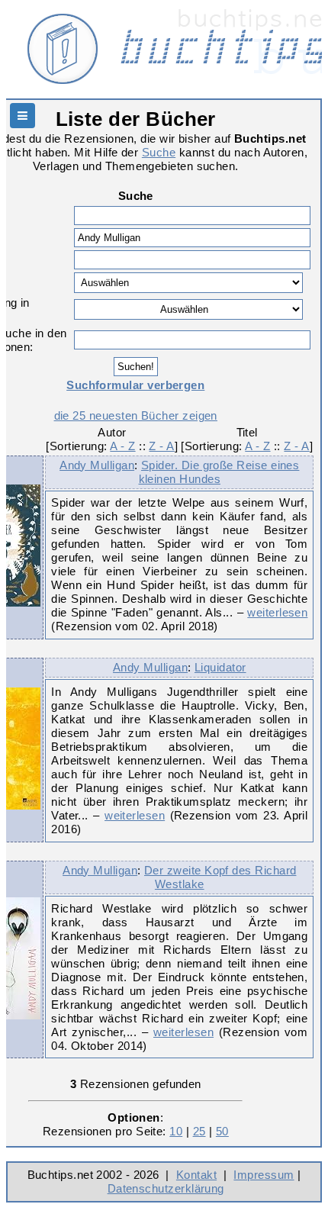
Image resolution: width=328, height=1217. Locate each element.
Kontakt (196, 1174)
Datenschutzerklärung (166, 1188)
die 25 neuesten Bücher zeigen (135, 415)
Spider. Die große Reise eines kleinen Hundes (219, 472)
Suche (158, 152)
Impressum (263, 1174)
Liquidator (220, 667)
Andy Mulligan (96, 465)
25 (199, 1131)
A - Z (122, 445)
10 (175, 1131)
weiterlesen (277, 612)
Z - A (161, 445)
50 (222, 1131)
